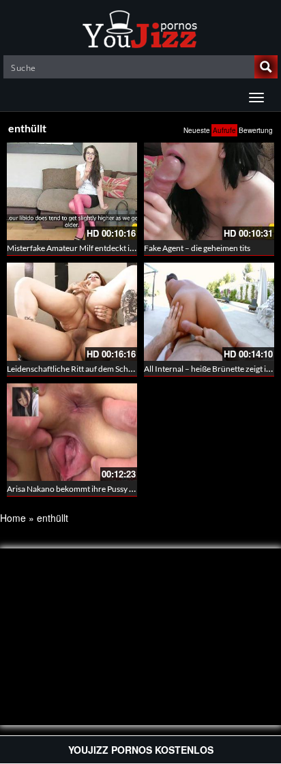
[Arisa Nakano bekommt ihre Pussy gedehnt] (72, 432)
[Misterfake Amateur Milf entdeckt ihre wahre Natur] (72, 191)
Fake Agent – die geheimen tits (197, 248)
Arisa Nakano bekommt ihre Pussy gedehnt (82, 489)
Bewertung (256, 130)
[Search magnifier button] (266, 66)
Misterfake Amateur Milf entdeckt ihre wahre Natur (97, 248)
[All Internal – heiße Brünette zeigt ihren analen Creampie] (209, 311)
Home (13, 518)
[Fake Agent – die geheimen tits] (209, 191)
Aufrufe (224, 130)
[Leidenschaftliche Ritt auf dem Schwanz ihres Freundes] (72, 311)
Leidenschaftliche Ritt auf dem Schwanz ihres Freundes (104, 369)
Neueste (196, 130)
